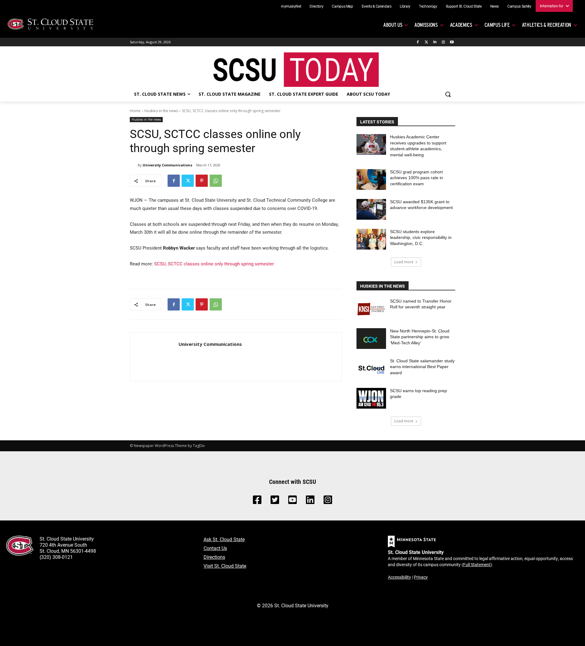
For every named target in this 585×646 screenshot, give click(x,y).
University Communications (167, 165)
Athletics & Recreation (546, 25)
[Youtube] (451, 42)
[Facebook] (417, 42)
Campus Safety (519, 6)
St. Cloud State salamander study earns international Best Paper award (422, 366)
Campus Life (497, 25)
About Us (392, 25)
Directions (214, 557)
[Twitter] (426, 42)
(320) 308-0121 (56, 557)
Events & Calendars (377, 6)
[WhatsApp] (216, 181)
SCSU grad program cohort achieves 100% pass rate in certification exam (416, 177)
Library (405, 6)
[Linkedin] (434, 42)
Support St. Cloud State (464, 6)
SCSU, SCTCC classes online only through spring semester (214, 264)
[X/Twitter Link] (275, 501)
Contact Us (215, 548)
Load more (403, 261)
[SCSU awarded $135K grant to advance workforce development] (371, 209)
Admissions (426, 25)
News (494, 6)
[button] (448, 94)
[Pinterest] (202, 181)
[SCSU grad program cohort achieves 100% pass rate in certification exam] (371, 179)
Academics (461, 25)
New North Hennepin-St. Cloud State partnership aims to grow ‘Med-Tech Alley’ (419, 336)
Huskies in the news (161, 110)
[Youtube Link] (292, 501)
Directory (316, 6)
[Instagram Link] (328, 501)
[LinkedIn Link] (310, 501)
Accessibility (399, 577)
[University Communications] (134, 165)
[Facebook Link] (257, 501)
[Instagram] (443, 42)
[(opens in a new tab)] (371, 308)
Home (135, 110)
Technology (428, 6)
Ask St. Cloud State (224, 539)
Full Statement (477, 564)
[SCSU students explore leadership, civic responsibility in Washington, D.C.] (371, 239)
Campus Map (342, 6)
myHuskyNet (291, 6)
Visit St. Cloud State (225, 566)
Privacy (421, 577)
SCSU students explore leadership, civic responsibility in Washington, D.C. (421, 237)
